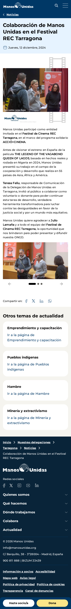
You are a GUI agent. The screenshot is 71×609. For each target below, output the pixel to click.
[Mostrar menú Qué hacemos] (66, 503)
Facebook (4, 485)
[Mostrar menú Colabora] (66, 521)
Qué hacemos (15, 503)
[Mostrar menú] (64, 5)
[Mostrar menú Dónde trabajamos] (66, 512)
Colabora (10, 521)
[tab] (32, 284)
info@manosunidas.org (19, 547)
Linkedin (37, 485)
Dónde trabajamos (19, 512)
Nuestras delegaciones (34, 442)
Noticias (13, 14)
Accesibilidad (45, 571)
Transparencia (13, 591)
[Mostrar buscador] (55, 5)
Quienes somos (16, 495)
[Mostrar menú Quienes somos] (66, 494)
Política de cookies (51, 584)
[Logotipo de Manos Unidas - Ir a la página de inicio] (18, 7)
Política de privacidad (19, 584)
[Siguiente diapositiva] (61, 283)
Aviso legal (28, 578)
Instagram (19, 485)
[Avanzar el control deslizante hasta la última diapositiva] (9, 283)
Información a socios (18, 571)
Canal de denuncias (39, 591)
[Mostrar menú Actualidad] (66, 529)
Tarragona (10, 448)
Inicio (7, 442)
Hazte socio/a (18, 603)
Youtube (28, 485)
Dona (52, 603)
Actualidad (12, 530)
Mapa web (10, 578)
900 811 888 (11, 560)
